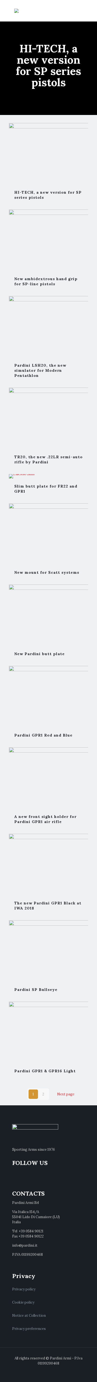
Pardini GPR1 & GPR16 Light (45, 1071)
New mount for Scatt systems (46, 572)
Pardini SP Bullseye (35, 989)
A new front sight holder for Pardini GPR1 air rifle (45, 819)
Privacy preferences (29, 1328)
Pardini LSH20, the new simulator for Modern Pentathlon (40, 370)
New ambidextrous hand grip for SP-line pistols (46, 281)
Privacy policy (24, 1289)
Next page (65, 1094)
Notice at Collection (29, 1315)
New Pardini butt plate (39, 653)
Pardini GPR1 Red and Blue (43, 735)
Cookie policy (23, 1302)
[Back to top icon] (86, 1371)
